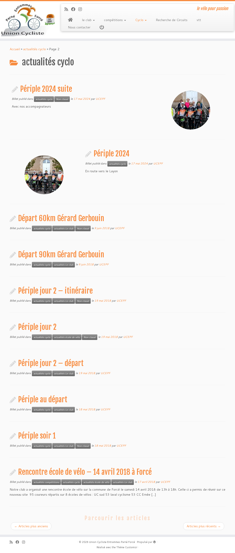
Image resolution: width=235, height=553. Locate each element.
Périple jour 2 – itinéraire (55, 290)
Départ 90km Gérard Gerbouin (61, 254)
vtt (199, 20)
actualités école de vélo (67, 337)
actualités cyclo (34, 49)
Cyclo (139, 20)
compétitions (114, 20)
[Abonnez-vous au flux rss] (67, 9)
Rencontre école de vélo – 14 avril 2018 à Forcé (85, 472)
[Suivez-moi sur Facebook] (74, 9)
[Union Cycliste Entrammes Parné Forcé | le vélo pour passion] (27, 19)
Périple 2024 (111, 153)
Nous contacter (79, 27)
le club (87, 20)
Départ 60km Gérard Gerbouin (61, 218)
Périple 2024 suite (46, 89)
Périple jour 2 (37, 327)
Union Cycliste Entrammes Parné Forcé (112, 542)
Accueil (15, 49)
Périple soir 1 (37, 435)
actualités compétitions (46, 482)
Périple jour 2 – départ (51, 363)
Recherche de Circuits (171, 20)
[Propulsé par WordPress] (154, 541)
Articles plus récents (204, 526)
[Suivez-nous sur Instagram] (81, 9)
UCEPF (100, 99)
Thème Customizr (126, 547)
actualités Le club (63, 228)
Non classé (62, 99)
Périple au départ (42, 399)
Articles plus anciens (31, 526)
